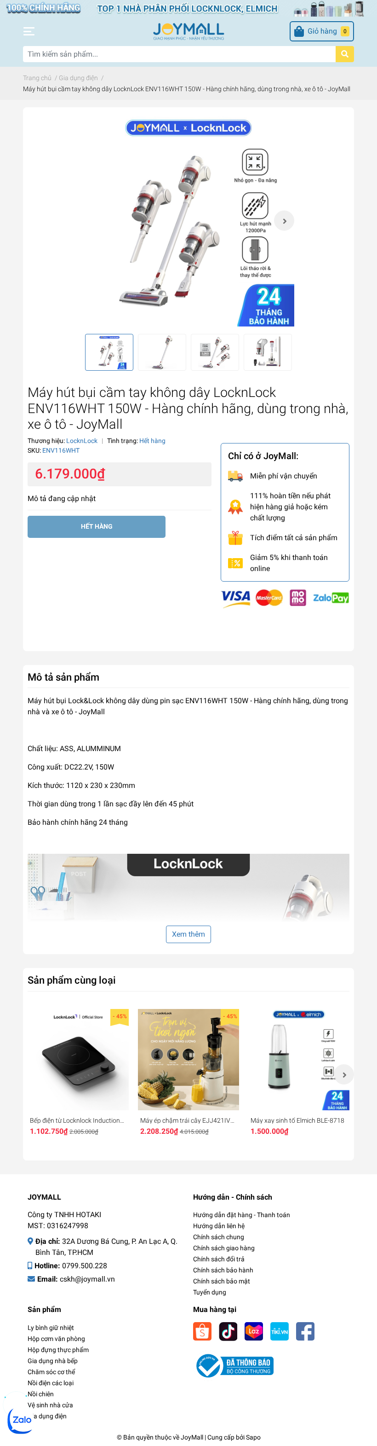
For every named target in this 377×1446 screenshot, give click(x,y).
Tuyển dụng (209, 1292)
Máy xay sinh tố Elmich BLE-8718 (297, 1120)
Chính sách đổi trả (219, 1259)
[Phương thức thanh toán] (285, 598)
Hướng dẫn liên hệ (219, 1226)
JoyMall (192, 1437)
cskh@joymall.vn (87, 1279)
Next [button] (284, 220)
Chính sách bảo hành (223, 1270)
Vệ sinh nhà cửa (50, 1405)
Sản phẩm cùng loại (72, 980)
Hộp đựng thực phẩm (58, 1349)
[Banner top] (188, 7)
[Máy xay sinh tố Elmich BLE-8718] (298, 1059)
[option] (188, 221)
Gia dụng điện (47, 1416)
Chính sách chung (218, 1237)
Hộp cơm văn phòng (56, 1338)
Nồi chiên (41, 1394)
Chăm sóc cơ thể (51, 1372)
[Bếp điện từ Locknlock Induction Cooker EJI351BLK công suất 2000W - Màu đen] (78, 1059)
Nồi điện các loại (51, 1383)
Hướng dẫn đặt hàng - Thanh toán (241, 1215)
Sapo (253, 1437)
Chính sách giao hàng (224, 1248)
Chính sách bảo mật (221, 1281)
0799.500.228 (84, 1265)
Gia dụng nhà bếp (53, 1360)
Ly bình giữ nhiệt (51, 1327)
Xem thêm (188, 934)
